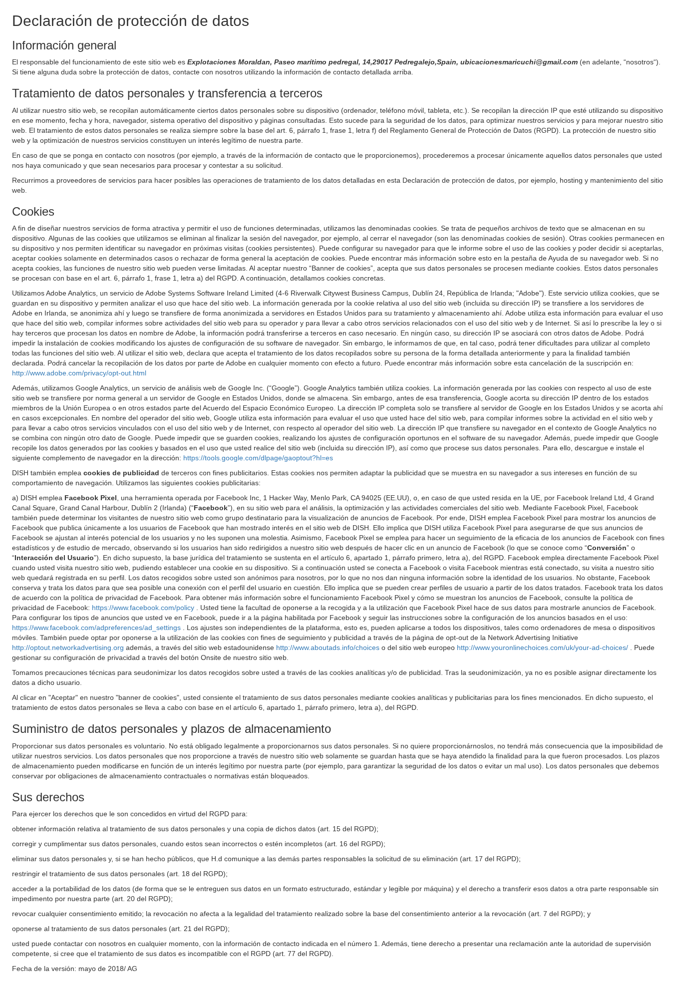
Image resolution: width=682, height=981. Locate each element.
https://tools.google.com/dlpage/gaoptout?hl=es (258, 458)
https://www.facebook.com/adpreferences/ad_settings (97, 628)
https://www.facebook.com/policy (144, 608)
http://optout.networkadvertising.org (69, 648)
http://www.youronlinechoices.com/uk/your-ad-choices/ (543, 648)
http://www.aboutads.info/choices (328, 648)
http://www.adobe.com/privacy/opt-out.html (79, 373)
